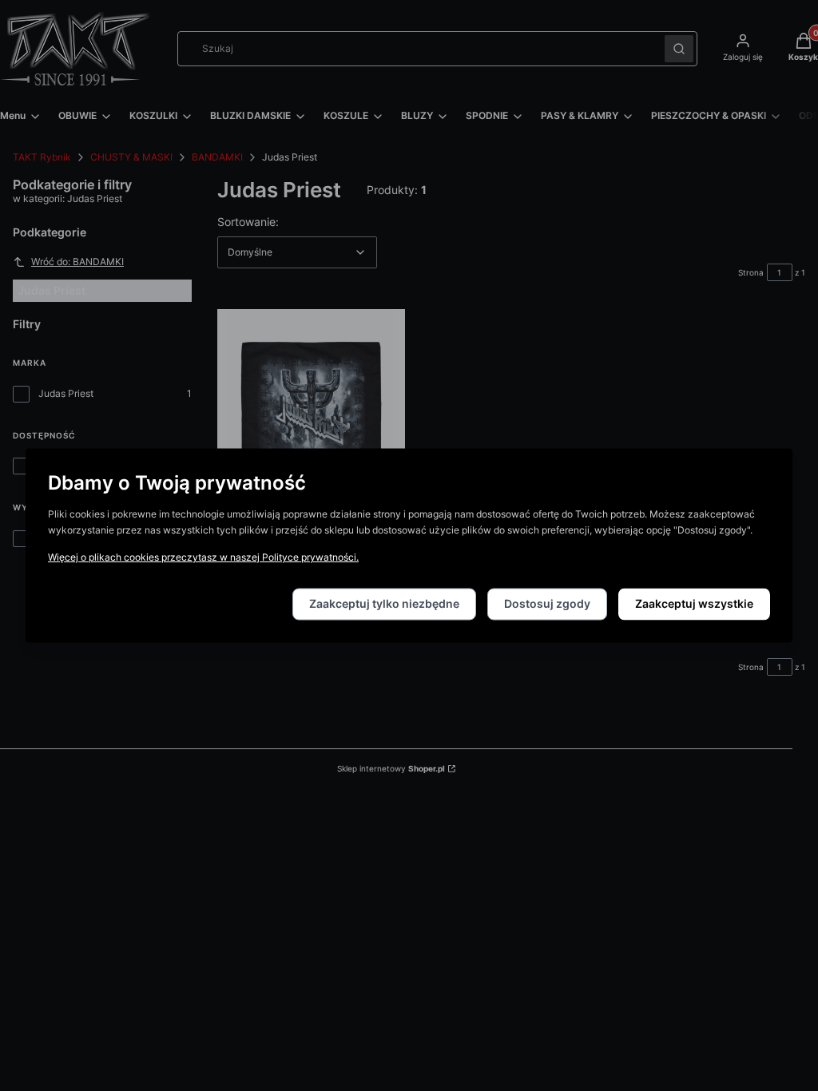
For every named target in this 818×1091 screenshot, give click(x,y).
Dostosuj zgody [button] (547, 604)
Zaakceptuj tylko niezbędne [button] (384, 604)
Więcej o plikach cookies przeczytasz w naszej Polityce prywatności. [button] (203, 558)
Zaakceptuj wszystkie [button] (694, 604)
